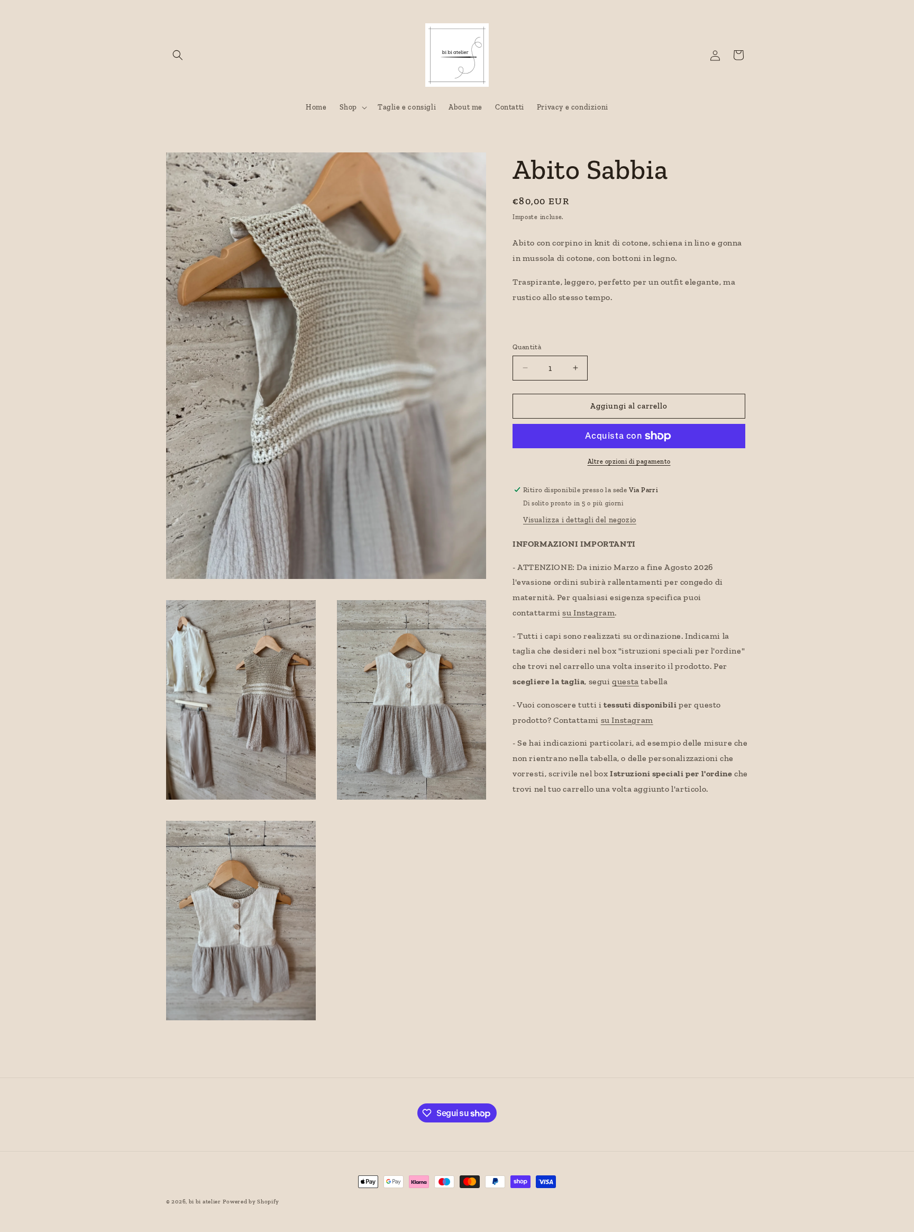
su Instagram (588, 613)
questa (625, 681)
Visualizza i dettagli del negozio (579, 519)
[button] (177, 55)
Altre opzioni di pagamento (629, 461)
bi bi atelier (205, 1201)
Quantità (527, 347)
